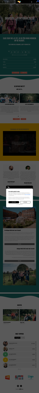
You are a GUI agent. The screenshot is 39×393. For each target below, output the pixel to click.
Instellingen (25, 202)
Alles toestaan (14, 202)
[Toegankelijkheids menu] (38, 1)
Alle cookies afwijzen (19, 204)
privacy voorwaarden (27, 194)
